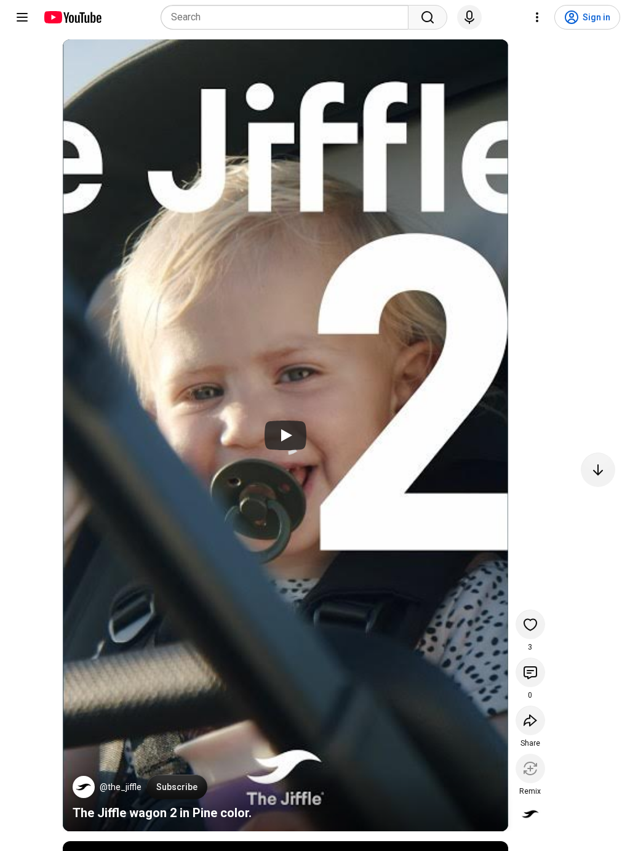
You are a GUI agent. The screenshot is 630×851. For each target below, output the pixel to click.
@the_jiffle (121, 787)
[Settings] (537, 17)
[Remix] (530, 768)
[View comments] (530, 672)
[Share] (530, 720)
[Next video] (598, 470)
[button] (84, 787)
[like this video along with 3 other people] (530, 624)
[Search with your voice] (469, 17)
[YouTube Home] (72, 17)
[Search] (427, 17)
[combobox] (288, 17)
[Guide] (22, 17)
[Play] (285, 435)
